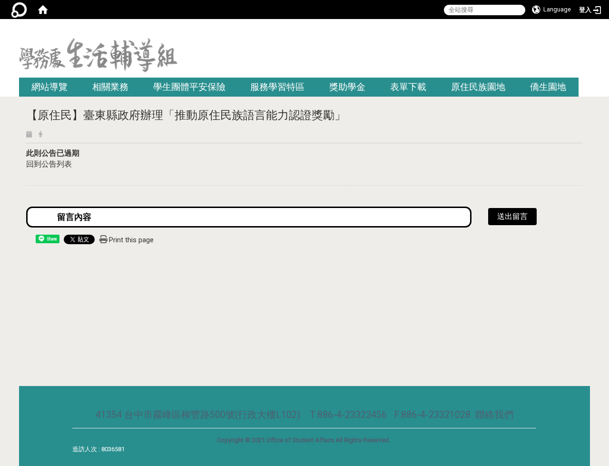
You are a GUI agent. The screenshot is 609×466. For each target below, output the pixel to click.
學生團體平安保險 (189, 86)
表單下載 (408, 86)
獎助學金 (347, 86)
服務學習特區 (277, 86)
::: (586, 30)
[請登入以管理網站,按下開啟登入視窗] (19, 9)
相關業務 (110, 86)
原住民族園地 (478, 86)
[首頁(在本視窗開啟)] (43, 9)
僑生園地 (548, 86)
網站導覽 (49, 86)
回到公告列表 (49, 164)
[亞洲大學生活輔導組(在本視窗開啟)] (98, 58)
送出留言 (512, 216)
